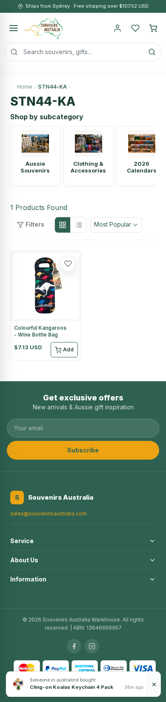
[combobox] (83, 52)
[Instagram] (92, 646)
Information (28, 579)
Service (22, 540)
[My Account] (117, 28)
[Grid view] (62, 225)
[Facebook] (74, 646)
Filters (35, 224)
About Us (24, 560)
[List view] (78, 225)
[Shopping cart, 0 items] (153, 28)
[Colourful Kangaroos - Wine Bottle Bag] (46, 286)
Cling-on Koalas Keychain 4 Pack (71, 687)
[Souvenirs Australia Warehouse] (43, 28)
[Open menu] (13, 28)
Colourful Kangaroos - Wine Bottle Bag (40, 331)
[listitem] (35, 156)
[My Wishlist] (135, 28)
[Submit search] (151, 51)
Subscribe (83, 450)
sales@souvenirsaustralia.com (48, 513)
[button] (68, 263)
